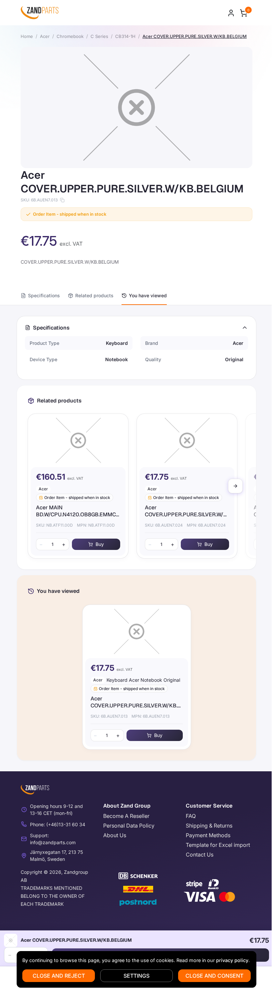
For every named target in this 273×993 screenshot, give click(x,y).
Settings (136, 975)
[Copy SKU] (62, 200)
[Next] (235, 486)
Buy (100, 544)
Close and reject (59, 975)
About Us (114, 835)
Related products (94, 295)
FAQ (191, 816)
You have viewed (148, 295)
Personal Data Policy (128, 825)
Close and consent (214, 975)
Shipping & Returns (209, 825)
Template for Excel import (218, 845)
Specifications (44, 295)
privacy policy (232, 960)
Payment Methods (208, 835)
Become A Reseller (126, 816)
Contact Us (199, 854)
